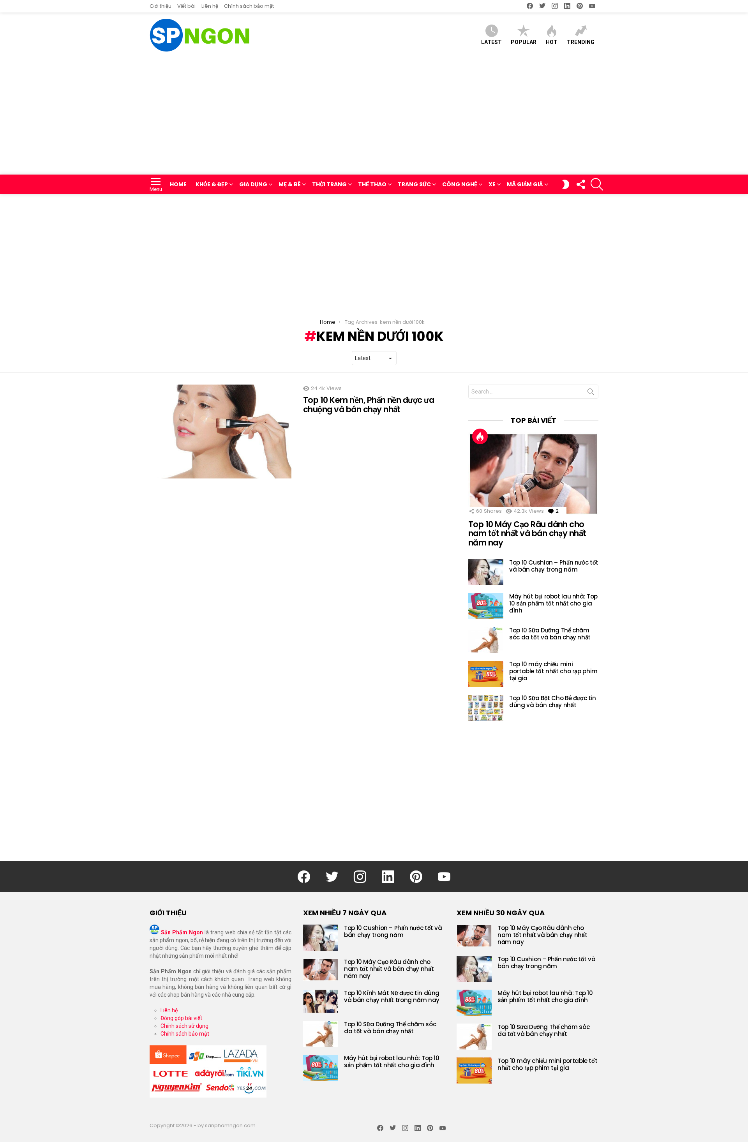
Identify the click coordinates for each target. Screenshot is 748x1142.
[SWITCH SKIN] (565, 184)
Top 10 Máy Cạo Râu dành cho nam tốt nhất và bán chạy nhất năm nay (527, 533)
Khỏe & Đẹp (212, 184)
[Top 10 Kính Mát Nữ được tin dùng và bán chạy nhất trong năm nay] (320, 1001)
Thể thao (372, 184)
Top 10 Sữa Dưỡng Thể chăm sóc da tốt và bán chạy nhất (550, 633)
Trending (581, 42)
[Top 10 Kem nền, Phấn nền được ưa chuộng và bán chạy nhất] (220, 431)
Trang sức (414, 184)
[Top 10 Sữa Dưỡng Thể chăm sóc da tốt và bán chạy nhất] (485, 640)
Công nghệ (459, 184)
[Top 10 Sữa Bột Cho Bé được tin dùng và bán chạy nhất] (485, 708)
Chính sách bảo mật (249, 6)
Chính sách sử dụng (184, 1026)
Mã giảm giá (525, 184)
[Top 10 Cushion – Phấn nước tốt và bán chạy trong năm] (485, 572)
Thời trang (329, 184)
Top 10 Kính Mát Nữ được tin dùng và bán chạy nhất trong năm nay (391, 996)
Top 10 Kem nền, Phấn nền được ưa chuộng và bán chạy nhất (368, 404)
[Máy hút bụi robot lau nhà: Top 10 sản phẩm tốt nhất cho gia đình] (485, 606)
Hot (551, 42)
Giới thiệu (160, 6)
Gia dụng (253, 184)
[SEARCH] (597, 184)
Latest (491, 42)
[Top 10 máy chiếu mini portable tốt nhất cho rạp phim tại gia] (485, 674)
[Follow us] (580, 184)
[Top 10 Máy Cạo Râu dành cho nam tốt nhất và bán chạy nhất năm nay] (533, 473)
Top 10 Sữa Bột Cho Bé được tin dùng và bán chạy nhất (552, 701)
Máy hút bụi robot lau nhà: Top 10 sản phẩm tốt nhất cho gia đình (553, 603)
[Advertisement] (374, 116)
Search (590, 393)
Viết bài (186, 6)
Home (178, 184)
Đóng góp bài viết (181, 1018)
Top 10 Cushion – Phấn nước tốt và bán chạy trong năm (553, 566)
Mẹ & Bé (290, 184)
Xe (492, 184)
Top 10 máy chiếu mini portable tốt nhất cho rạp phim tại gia (553, 671)
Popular (523, 42)
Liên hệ (209, 6)
